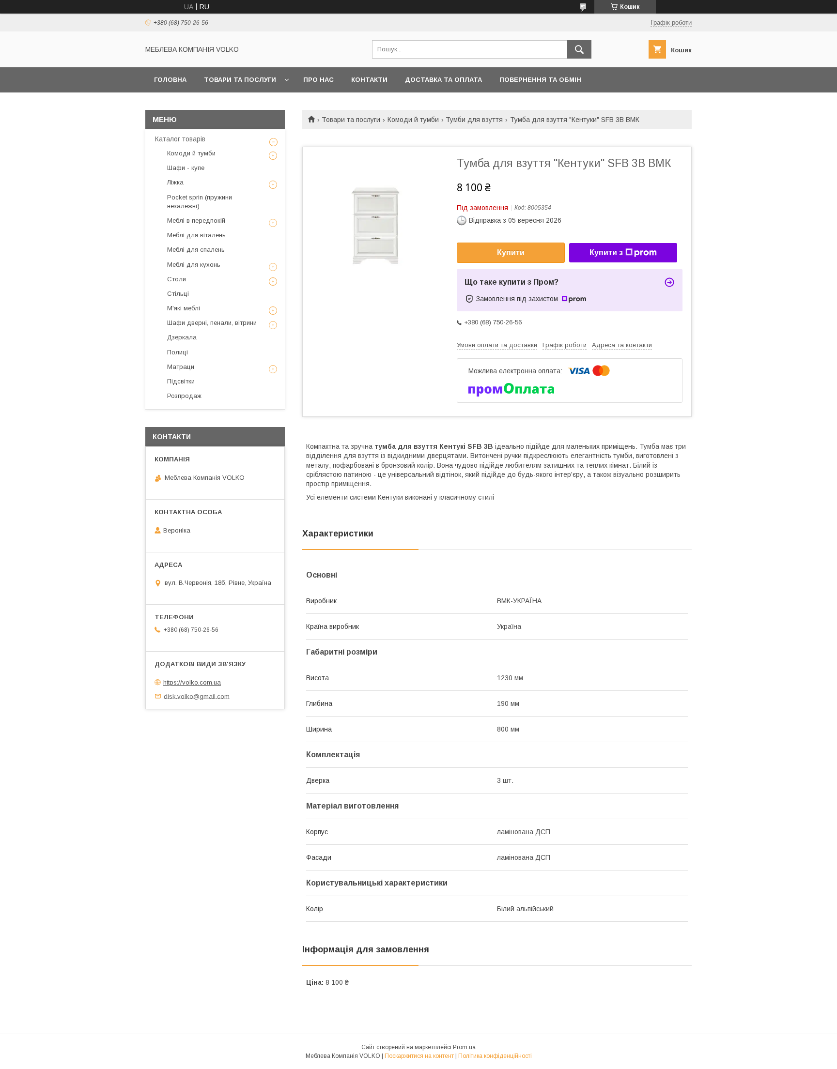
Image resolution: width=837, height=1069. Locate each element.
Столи (176, 279)
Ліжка (175, 182)
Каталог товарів (180, 139)
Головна (170, 79)
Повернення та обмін (540, 79)
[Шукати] (579, 49)
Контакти (369, 79)
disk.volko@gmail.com (197, 696)
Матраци (180, 366)
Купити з (606, 252)
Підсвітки (181, 381)
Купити (511, 252)
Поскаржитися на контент (419, 1056)
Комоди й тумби (413, 119)
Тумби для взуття (474, 119)
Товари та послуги (240, 79)
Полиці (177, 352)
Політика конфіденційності (495, 1056)
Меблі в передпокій (196, 220)
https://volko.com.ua (192, 682)
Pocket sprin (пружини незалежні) (199, 202)
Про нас (318, 79)
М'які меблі (183, 308)
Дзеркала (182, 337)
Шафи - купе (185, 167)
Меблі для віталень (196, 235)
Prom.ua (464, 1047)
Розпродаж (184, 395)
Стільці (178, 293)
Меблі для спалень (196, 249)
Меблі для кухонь (193, 264)
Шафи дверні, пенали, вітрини (212, 322)
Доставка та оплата (443, 79)
